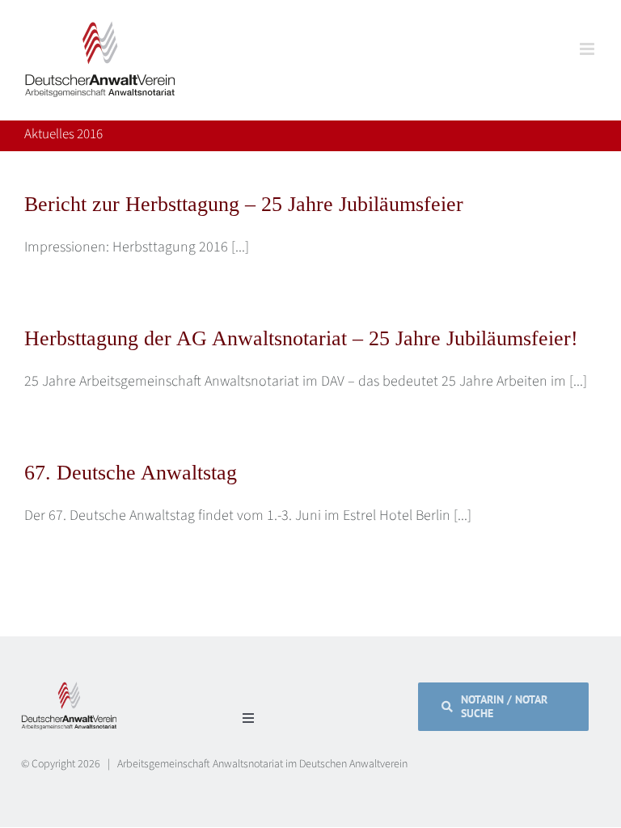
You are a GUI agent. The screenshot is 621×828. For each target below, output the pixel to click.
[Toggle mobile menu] (588, 48)
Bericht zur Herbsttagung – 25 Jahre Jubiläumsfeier (243, 204)
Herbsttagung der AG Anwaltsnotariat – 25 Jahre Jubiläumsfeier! (301, 338)
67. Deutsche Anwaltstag (130, 472)
